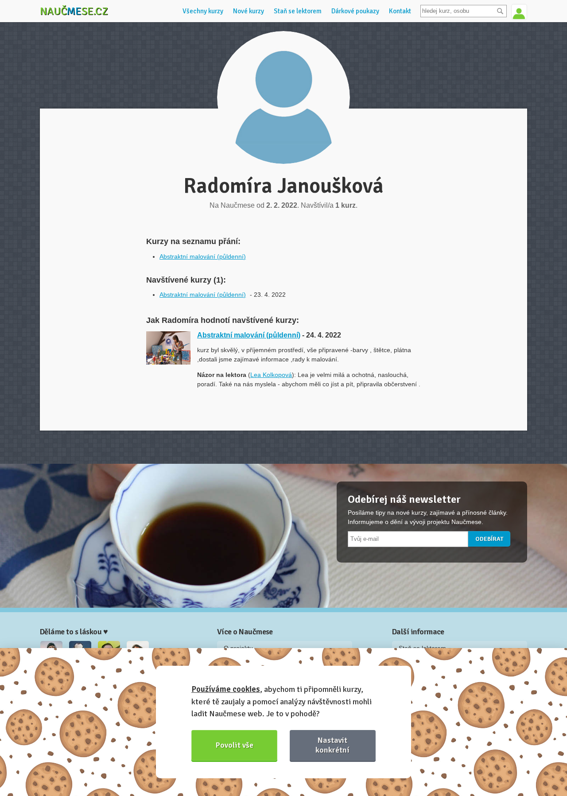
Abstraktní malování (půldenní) (202, 256)
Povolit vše (234, 745)
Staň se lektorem (298, 11)
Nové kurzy (248, 11)
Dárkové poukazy (355, 11)
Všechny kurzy (203, 11)
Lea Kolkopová (271, 374)
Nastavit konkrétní (332, 744)
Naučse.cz (74, 11)
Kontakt (400, 11)
